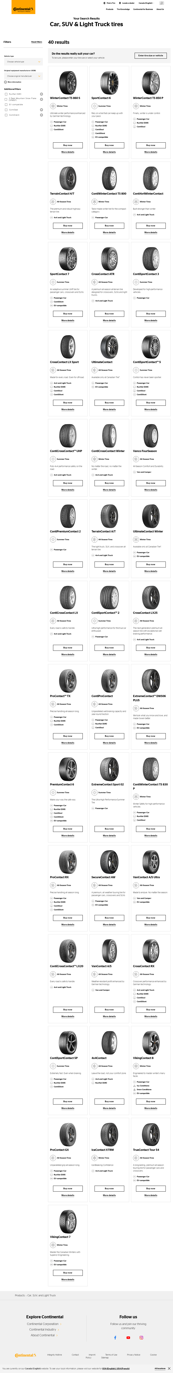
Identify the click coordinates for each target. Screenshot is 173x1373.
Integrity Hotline (54, 1355)
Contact (75, 1355)
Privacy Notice (133, 1355)
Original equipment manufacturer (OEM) (20, 70)
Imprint (92, 1355)
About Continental (43, 1335)
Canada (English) (145, 3)
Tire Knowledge (123, 9)
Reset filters (36, 42)
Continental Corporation (42, 1324)
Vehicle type (9, 56)
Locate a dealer (128, 3)
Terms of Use (111, 1355)
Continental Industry (42, 1329)
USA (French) (123, 1369)
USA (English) (109, 1369)
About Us (160, 9)
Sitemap (105, 1358)
